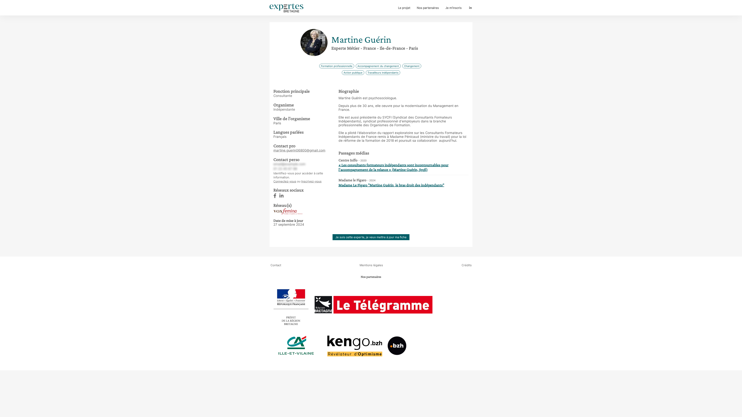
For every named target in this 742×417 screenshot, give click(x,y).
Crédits (467, 265)
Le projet (404, 8)
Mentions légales (371, 265)
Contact (276, 265)
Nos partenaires (428, 8)
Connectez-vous (284, 181)
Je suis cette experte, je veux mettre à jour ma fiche (371, 237)
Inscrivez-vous (311, 181)
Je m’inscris (453, 8)
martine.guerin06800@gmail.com (299, 150)
